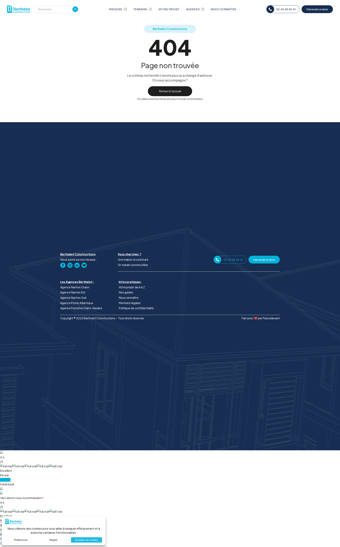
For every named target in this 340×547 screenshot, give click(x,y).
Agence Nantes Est (72, 292)
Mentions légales (129, 303)
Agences (193, 9)
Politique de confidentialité (136, 308)
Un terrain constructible (133, 265)
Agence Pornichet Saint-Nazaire (81, 308)
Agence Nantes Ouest (74, 287)
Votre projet (169, 9)
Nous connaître (128, 297)
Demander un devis (317, 9)
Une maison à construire (133, 259)
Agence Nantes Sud (73, 297)
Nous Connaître (223, 9)
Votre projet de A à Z (132, 287)
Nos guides (126, 292)
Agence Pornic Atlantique (76, 303)
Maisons (115, 9)
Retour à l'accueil (170, 91)
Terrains (140, 9)
